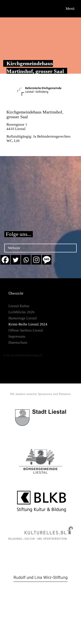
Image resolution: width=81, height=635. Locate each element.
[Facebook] (5, 260)
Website (14, 248)
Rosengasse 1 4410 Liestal (16, 126)
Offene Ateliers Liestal (25, 330)
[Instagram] (36, 260)
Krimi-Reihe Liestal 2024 (27, 324)
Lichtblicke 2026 (21, 312)
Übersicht (15, 293)
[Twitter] (15, 260)
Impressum (16, 336)
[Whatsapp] (26, 260)
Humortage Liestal (22, 318)
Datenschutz (17, 342)
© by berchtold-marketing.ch (22, 355)
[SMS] (46, 260)
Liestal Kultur (19, 306)
